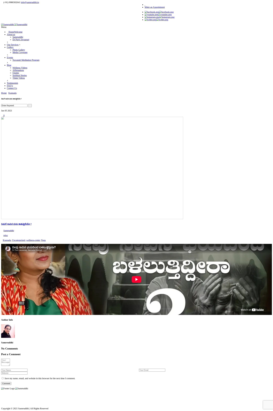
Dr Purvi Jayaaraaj (21, 39)
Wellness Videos (20, 68)
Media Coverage (20, 52)
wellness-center (33, 240)
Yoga (43, 240)
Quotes (16, 73)
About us (11, 34)
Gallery (10, 47)
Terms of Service (126, 398)
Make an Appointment (155, 7)
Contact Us (12, 88)
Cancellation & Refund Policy (160, 398)
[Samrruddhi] (14, 24)
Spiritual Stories (20, 75)
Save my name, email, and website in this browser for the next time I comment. (40, 378)
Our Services (12, 44)
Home (15, 32)
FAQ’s (10, 85)
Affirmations (18, 70)
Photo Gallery (19, 50)
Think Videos (19, 78)
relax (5, 235)
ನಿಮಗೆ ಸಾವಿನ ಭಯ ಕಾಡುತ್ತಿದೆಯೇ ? (16, 224)
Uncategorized (18, 240)
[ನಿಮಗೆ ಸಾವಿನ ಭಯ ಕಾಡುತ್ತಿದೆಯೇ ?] (92, 218)
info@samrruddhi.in (30, 2)
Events (10, 57)
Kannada (12, 93)
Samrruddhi (18, 37)
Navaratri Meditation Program (26, 60)
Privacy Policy (102, 398)
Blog (9, 65)
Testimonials (12, 83)
